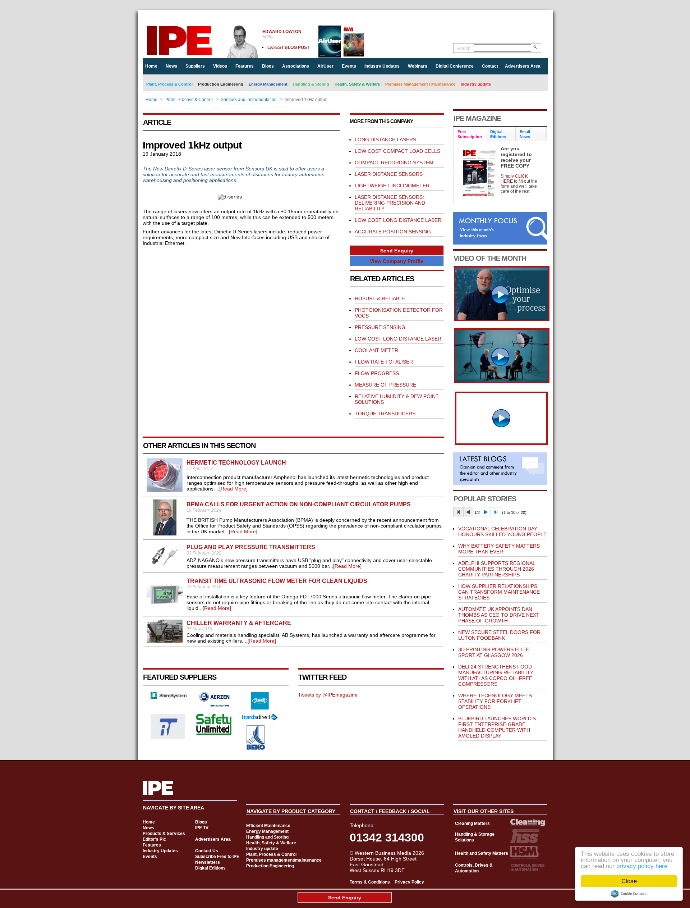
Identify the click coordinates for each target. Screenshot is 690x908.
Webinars (417, 66)
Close (629, 881)
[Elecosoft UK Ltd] (169, 697)
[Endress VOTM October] (501, 381)
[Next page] (486, 512)
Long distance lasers (385, 139)
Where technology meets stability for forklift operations (495, 701)
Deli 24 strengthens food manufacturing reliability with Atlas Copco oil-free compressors (495, 675)
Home (151, 66)
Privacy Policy (409, 882)
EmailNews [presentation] (525, 134)
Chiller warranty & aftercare (239, 623)
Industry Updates (382, 66)
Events (349, 66)
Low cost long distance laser (398, 220)
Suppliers (195, 66)
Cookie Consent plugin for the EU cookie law (629, 894)
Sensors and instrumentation (249, 99)
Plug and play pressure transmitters (251, 547)
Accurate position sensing (393, 231)
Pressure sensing (380, 327)
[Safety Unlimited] (214, 734)
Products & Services (164, 833)
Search (463, 48)
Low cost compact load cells (397, 151)
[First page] (458, 512)
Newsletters (207, 862)
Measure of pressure (385, 385)
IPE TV (201, 827)
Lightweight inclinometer (392, 185)
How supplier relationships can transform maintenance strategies (499, 592)
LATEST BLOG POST (288, 47)
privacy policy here (641, 866)
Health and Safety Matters (481, 853)
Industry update (476, 84)
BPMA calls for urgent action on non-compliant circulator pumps (299, 504)
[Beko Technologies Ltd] (256, 748)
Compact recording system (394, 162)
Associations (295, 66)
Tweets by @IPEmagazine (328, 695)
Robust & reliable (380, 298)
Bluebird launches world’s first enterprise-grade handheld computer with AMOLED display (497, 727)
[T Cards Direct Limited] (260, 718)
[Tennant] (260, 708)
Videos (220, 66)
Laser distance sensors (389, 174)
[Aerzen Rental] (214, 705)
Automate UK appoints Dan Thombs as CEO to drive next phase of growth (498, 615)
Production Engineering (220, 84)
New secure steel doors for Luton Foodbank (499, 635)
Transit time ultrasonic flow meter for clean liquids (277, 581)
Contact (490, 66)
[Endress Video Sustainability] (501, 319)
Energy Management (268, 84)
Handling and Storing (267, 837)
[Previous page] (468, 512)
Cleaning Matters (472, 823)
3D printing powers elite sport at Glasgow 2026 (493, 652)
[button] (397, 250)
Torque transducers (385, 413)
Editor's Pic (154, 839)
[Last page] (496, 512)
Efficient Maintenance (268, 825)
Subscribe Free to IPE (217, 856)
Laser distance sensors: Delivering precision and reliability (390, 202)
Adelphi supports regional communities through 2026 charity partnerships (496, 569)
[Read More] (233, 489)
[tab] (470, 134)
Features (244, 66)
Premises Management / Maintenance (420, 84)
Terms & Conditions (370, 882)
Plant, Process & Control (169, 84)
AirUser (325, 66)
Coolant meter (376, 350)
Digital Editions (210, 868)
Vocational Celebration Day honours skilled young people (502, 531)
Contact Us (206, 850)
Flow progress (377, 373)
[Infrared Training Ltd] (168, 737)
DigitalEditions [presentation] (498, 134)
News (171, 66)
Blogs (268, 66)
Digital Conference (455, 66)
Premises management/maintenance (284, 860)
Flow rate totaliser (384, 362)
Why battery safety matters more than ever (499, 549)
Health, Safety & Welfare (357, 84)
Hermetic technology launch (236, 463)
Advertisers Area (522, 66)
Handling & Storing (311, 84)
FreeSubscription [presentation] (469, 134)
